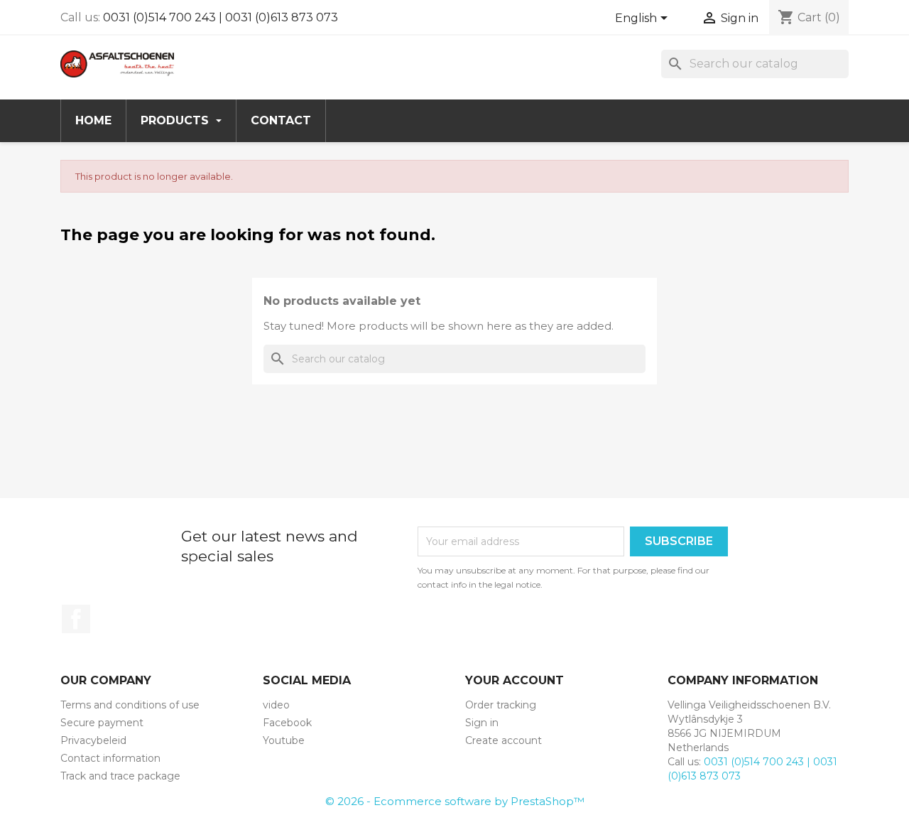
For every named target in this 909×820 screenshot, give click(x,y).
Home (93, 120)
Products (176, 120)
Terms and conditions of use (130, 704)
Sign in (482, 722)
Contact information (110, 758)
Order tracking (500, 704)
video (276, 704)
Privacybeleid (93, 740)
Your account (514, 680)
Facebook (76, 619)
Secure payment (101, 722)
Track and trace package (120, 776)
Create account (503, 740)
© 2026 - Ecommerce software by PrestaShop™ (454, 801)
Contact (281, 120)
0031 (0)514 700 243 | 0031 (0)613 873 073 (220, 17)
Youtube (284, 740)
